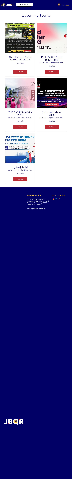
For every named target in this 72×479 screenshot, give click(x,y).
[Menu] (67, 5)
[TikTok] (59, 199)
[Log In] (58, 5)
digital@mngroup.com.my (36, 209)
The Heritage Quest (20, 57)
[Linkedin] (56, 199)
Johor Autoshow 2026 (51, 113)
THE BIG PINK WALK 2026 (20, 113)
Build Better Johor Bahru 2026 (51, 58)
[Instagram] (53, 199)
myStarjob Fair (20, 167)
